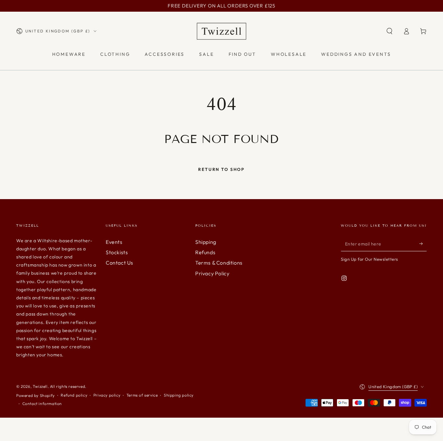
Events (114, 242)
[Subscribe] (423, 244)
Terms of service (142, 395)
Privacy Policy (212, 273)
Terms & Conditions (219, 262)
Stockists (117, 252)
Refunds (205, 252)
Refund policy (74, 395)
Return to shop (221, 169)
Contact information (42, 403)
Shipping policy (179, 395)
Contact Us (119, 262)
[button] (389, 31)
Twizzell (40, 386)
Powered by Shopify (35, 395)
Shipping (205, 242)
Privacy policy (106, 395)
